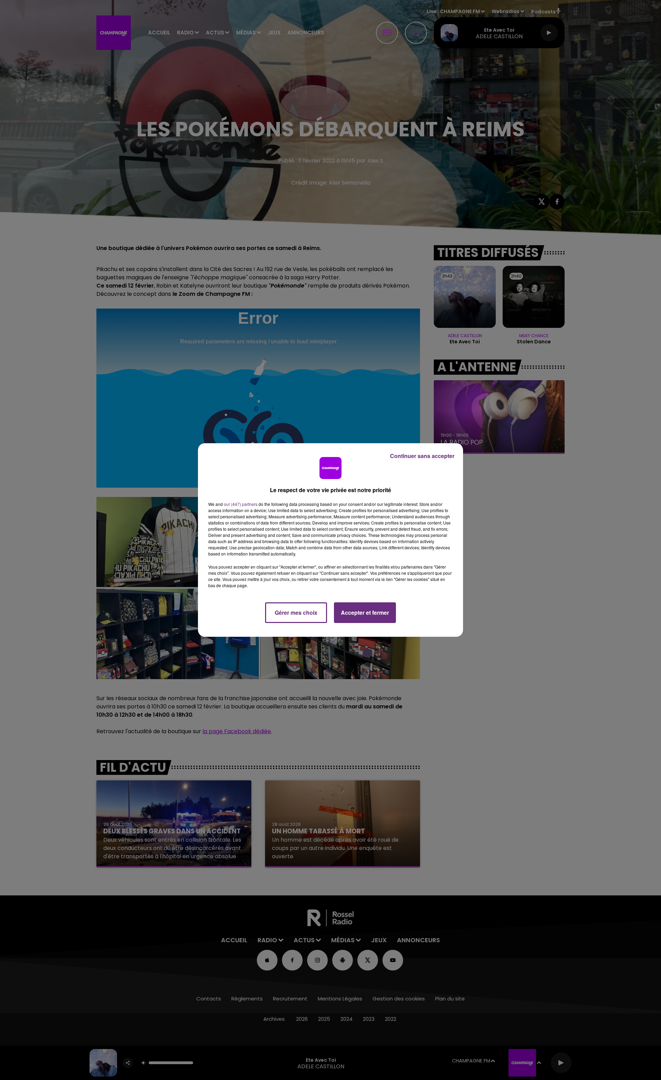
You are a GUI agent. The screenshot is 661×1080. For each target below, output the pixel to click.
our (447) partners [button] (241, 504)
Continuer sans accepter (422, 456)
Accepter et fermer (365, 612)
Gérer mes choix (296, 612)
